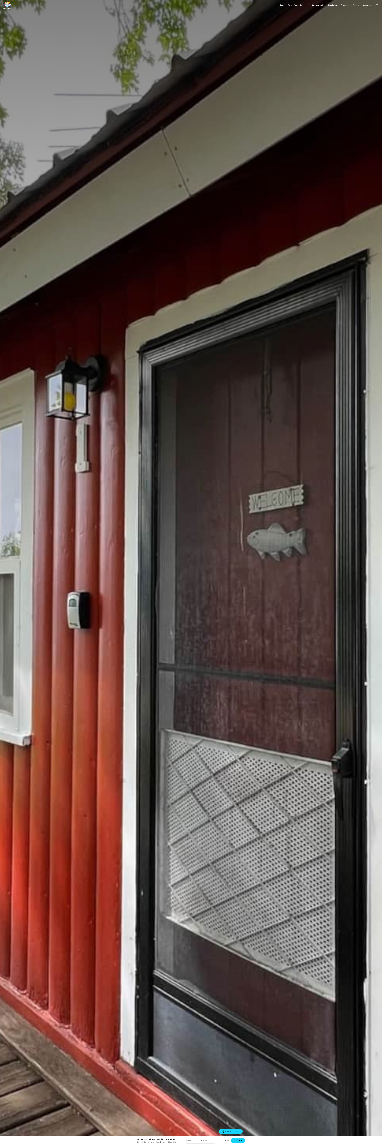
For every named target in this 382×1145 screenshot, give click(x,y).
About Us (356, 5)
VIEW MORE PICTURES (232, 1131)
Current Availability (295, 5)
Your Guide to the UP (316, 5)
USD (376, 5)
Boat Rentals (333, 5)
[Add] (228, 1140)
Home (282, 5)
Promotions (345, 5)
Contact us (367, 5)
